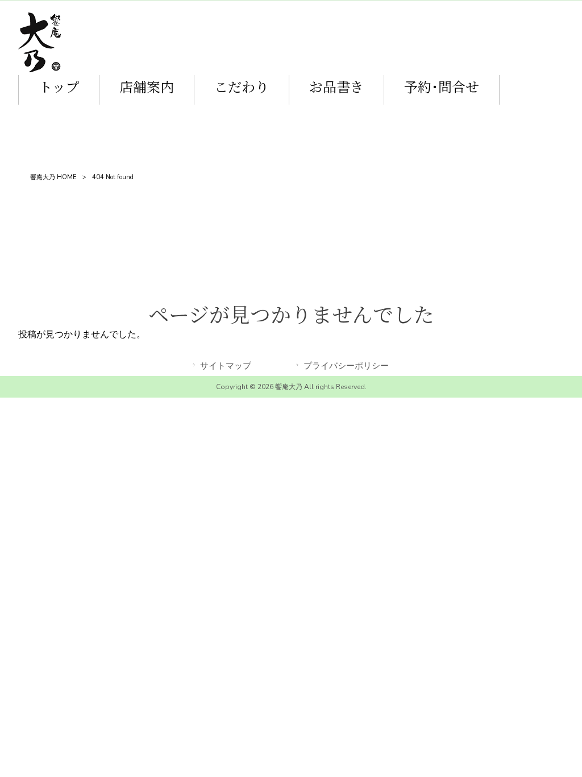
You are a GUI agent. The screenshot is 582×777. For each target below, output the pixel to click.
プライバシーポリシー (346, 365)
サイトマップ (225, 365)
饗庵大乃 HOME (53, 177)
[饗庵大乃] (39, 69)
